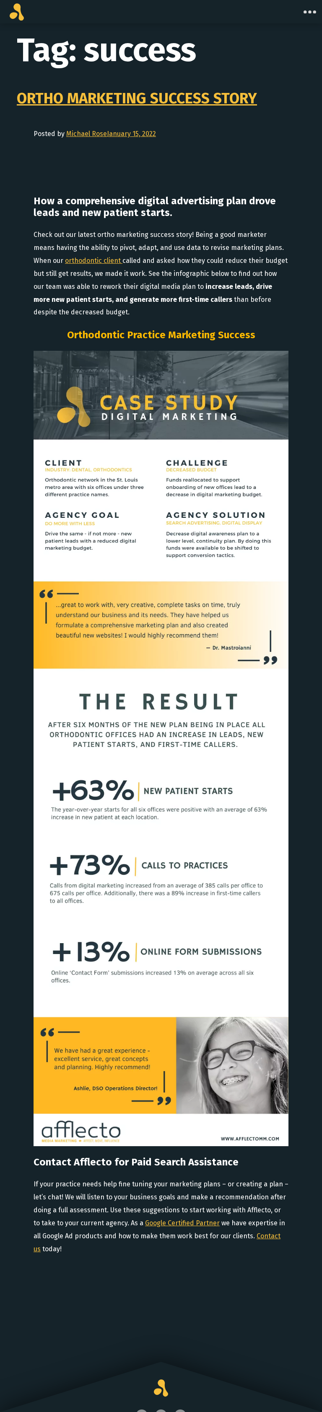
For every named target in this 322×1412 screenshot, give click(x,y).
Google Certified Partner (182, 1223)
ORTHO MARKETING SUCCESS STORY (137, 98)
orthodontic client (93, 261)
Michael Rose (86, 134)
